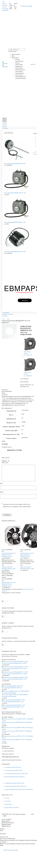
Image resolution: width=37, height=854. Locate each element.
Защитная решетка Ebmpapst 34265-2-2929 (27, 567)
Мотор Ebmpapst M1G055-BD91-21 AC (13, 707)
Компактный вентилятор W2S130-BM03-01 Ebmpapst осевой (27, 554)
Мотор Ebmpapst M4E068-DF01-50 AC (15, 251)
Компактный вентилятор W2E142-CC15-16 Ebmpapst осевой (17, 740)
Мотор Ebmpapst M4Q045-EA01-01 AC (15, 193)
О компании (5, 312)
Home (3, 319)
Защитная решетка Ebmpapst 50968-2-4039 (8, 567)
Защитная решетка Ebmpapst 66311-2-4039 (14, 674)
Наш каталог (4, 2)
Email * (2, 492)
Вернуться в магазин (11, 850)
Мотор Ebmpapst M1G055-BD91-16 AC (13, 701)
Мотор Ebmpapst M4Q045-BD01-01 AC (15, 222)
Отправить (6, 515)
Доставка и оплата (5, 6)
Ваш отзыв (5, 462)
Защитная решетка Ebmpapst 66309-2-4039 (14, 679)
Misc (8, 319)
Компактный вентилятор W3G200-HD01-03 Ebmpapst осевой (8, 554)
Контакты (4, 316)
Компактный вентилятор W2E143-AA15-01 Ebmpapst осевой (16, 732)
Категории (5, 128)
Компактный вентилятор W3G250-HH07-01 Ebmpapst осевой (17, 723)
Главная (4, 123)
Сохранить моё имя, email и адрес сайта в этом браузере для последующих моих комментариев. (17, 505)
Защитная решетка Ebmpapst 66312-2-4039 (14, 668)
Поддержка (5, 10)
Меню (4, 118)
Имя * (1, 483)
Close (4, 121)
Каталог (4, 126)
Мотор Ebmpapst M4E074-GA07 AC (12, 688)
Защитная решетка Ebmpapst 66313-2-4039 (14, 663)
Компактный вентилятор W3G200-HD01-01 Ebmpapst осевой (8, 584)
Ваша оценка (6, 457)
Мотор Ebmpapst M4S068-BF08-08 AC (15, 163)
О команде (5, 8)
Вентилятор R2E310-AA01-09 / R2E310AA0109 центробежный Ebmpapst (15, 695)
